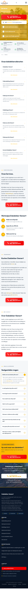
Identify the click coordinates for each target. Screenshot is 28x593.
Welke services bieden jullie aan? (10, 374)
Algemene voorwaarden (12, 584)
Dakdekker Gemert (13, 582)
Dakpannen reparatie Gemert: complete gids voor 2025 (13, 547)
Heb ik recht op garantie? (8, 404)
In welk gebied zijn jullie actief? (9, 388)
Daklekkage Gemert (6, 527)
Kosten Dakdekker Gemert (7, 536)
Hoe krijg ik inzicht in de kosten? (10, 393)
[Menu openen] (26, 2)
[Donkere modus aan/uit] (16, 2)
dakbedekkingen (9, 193)
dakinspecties (9, 381)
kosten (12, 264)
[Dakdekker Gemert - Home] (4, 2)
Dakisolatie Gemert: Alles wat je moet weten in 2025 (13, 554)
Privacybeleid (4, 584)
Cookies (19, 584)
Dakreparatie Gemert (6, 533)
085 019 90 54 (14, 295)
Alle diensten (4, 539)
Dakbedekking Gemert (6, 521)
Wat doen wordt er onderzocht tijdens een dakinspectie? (11, 432)
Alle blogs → (4, 557)
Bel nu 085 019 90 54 (8, 568)
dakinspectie (9, 293)
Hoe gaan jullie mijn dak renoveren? (11, 426)
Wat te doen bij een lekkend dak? (10, 409)
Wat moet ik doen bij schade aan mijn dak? (11, 420)
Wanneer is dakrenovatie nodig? (10, 414)
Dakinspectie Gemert (6, 524)
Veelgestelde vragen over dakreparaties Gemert (12, 550)
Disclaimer (24, 584)
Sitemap (14, 586)
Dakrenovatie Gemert (6, 530)
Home (2, 54)
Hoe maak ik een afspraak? (9, 398)
